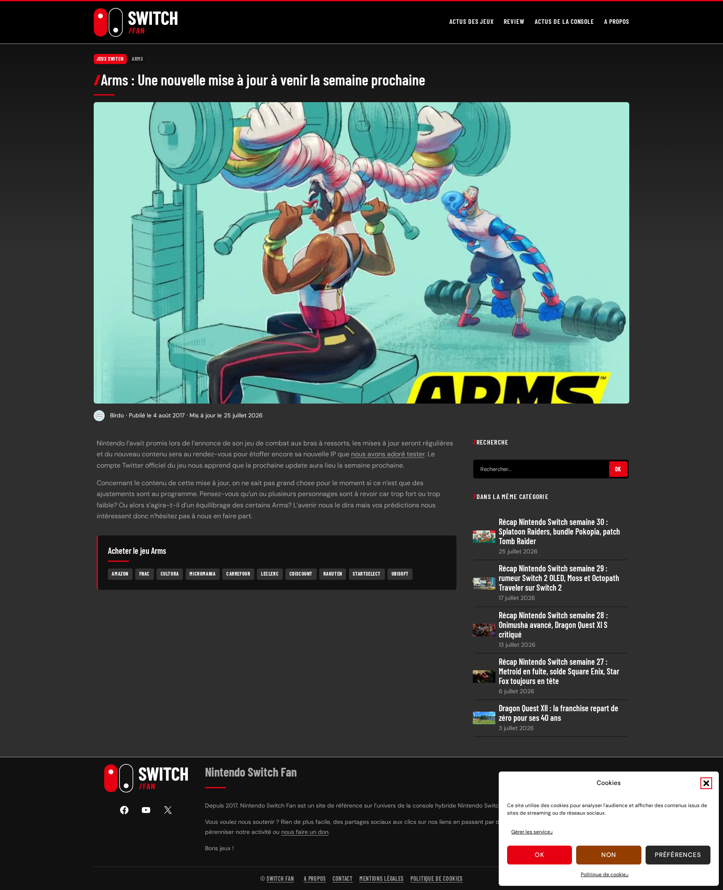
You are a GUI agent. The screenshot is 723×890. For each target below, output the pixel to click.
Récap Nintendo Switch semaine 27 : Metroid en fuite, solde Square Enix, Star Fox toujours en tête (559, 671)
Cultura (170, 573)
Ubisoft (400, 573)
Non (608, 855)
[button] (706, 783)
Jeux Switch (110, 59)
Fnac (144, 573)
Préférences (678, 855)
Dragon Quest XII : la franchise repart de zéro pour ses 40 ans (558, 713)
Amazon (120, 573)
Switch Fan (280, 878)
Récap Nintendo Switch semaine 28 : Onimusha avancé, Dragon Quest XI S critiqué (553, 624)
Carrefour (238, 573)
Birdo (117, 415)
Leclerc (270, 573)
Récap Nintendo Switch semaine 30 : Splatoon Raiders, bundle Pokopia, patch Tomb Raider (559, 531)
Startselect (367, 573)
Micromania (202, 573)
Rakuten (332, 573)
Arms (137, 59)
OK (618, 469)
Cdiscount (301, 573)
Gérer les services (532, 831)
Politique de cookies (604, 874)
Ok (539, 855)
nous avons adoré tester (388, 454)
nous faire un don (304, 832)
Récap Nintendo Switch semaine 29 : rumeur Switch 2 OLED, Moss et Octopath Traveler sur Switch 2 (559, 577)
